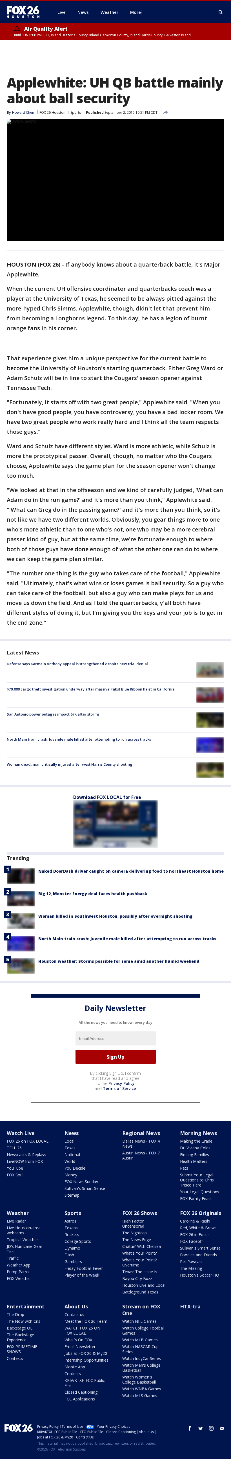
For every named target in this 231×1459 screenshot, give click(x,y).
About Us (76, 1306)
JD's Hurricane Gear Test (24, 1249)
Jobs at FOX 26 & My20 (86, 1353)
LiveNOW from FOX (25, 1161)
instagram (211, 1428)
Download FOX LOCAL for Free (107, 797)
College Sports (78, 1241)
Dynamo (72, 1248)
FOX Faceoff (191, 1241)
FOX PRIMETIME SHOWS (22, 1349)
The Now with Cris (23, 1321)
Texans (71, 1227)
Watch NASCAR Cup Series (140, 1349)
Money (71, 1175)
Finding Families (194, 1154)
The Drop (15, 1314)
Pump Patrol (18, 1271)
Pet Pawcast (191, 1261)
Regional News (141, 1133)
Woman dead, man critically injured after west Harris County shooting (69, 764)
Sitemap (72, 1195)
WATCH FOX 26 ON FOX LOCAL (82, 1330)
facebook (189, 1428)
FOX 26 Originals (200, 1213)
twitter (200, 1428)
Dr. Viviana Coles (195, 1147)
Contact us (74, 1314)
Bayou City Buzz (137, 1278)
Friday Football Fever (84, 1268)
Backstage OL (19, 1328)
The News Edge (136, 1239)
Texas (70, 1147)
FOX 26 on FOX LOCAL (27, 1141)
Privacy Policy (121, 1083)
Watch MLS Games (139, 1395)
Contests (15, 1358)
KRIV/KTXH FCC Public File (85, 1383)
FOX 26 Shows (139, 1213)
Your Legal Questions (199, 1191)
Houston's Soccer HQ (199, 1275)
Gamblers (73, 1261)
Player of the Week (82, 1275)
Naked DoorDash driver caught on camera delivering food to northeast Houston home (131, 871)
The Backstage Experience (20, 1337)
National (72, 1154)
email (221, 1428)
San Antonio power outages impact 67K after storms (53, 714)
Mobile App (75, 1366)
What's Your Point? (139, 1253)
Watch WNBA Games (141, 1388)
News (72, 1133)
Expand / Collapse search (220, 12)
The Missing (191, 1268)
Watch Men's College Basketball (141, 1367)
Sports (75, 112)
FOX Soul (15, 1175)
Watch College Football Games (143, 1330)
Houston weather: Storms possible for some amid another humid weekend (118, 961)
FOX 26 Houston (52, 112)
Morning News (198, 1133)
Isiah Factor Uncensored (133, 1223)
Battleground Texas (140, 1292)
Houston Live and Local (143, 1285)
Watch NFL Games (139, 1321)
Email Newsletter (80, 1346)
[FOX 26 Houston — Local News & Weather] (25, 12)
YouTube (15, 1168)
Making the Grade (196, 1141)
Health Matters (193, 1161)
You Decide (75, 1168)
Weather (18, 1213)
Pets (184, 1168)
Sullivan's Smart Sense (85, 1188)
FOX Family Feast (196, 1198)
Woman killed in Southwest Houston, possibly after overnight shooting (115, 916)
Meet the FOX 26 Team (86, 1321)
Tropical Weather (22, 1239)
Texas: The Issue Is (139, 1271)
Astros (70, 1221)
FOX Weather (19, 1278)
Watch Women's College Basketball (139, 1379)
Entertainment (26, 1306)
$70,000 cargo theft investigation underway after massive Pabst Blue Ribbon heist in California (91, 689)
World (70, 1161)
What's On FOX (78, 1339)
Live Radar (16, 1221)
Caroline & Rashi (195, 1221)
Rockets (72, 1234)
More (135, 12)
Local (69, 1141)
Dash (69, 1254)
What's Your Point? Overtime (139, 1262)
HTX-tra (190, 1306)
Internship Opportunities (86, 1360)
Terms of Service (119, 1088)
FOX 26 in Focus (195, 1234)
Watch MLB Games (140, 1339)
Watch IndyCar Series (141, 1358)
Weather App (18, 1265)
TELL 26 (14, 1147)
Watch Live (21, 1133)
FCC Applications (80, 1399)
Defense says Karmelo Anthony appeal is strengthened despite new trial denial (77, 663)
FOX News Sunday (81, 1181)
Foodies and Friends (198, 1254)
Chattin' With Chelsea (141, 1246)
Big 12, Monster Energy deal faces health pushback (92, 893)
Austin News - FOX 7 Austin (141, 1155)
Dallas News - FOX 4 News (141, 1143)
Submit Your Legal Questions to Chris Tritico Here (197, 1180)
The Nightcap (134, 1232)
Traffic (13, 1258)
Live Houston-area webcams (24, 1230)
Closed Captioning (81, 1392)
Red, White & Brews (198, 1227)
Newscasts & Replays (26, 1154)
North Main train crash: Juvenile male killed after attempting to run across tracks (79, 739)
